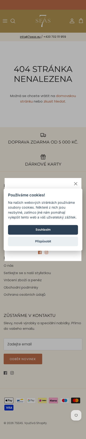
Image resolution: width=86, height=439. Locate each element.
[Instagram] (46, 252)
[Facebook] (40, 252)
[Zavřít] (76, 184)
